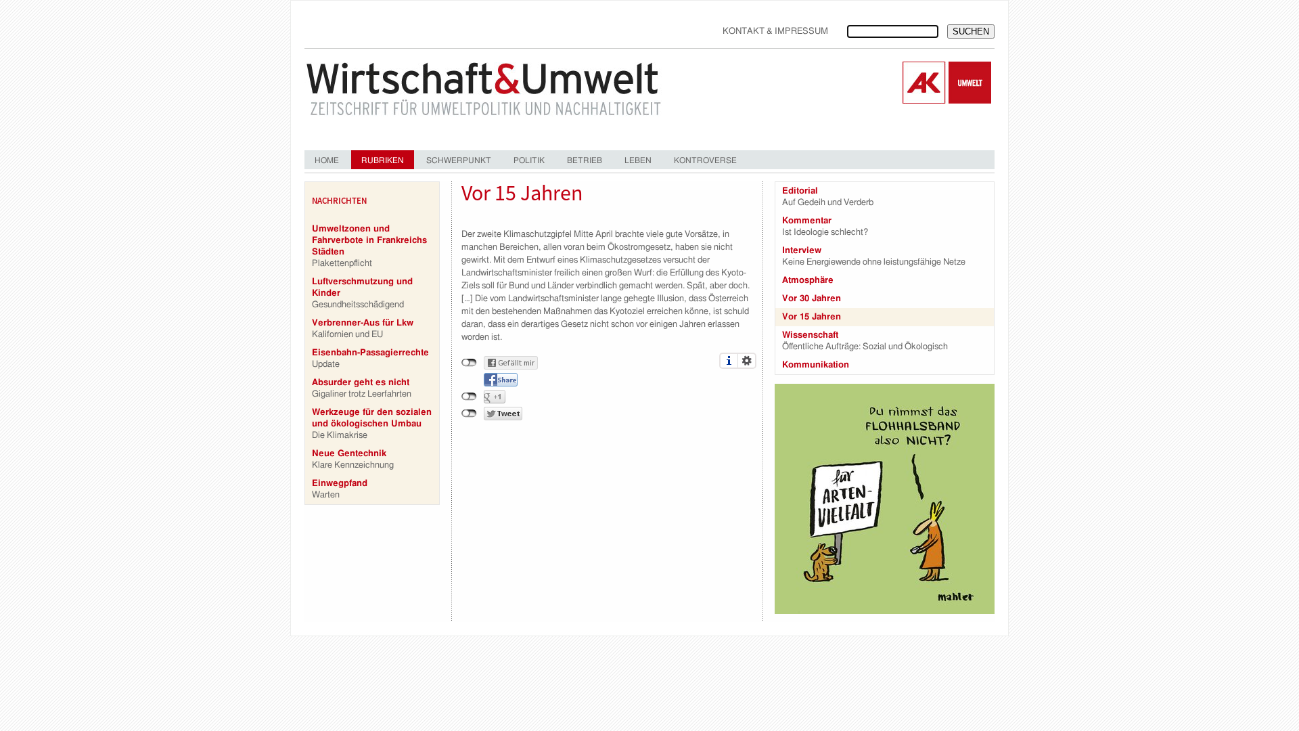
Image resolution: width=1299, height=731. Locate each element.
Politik (529, 160)
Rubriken (382, 160)
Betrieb (584, 160)
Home (327, 160)
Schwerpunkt (458, 160)
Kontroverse (705, 160)
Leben (638, 160)
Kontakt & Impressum (775, 31)
